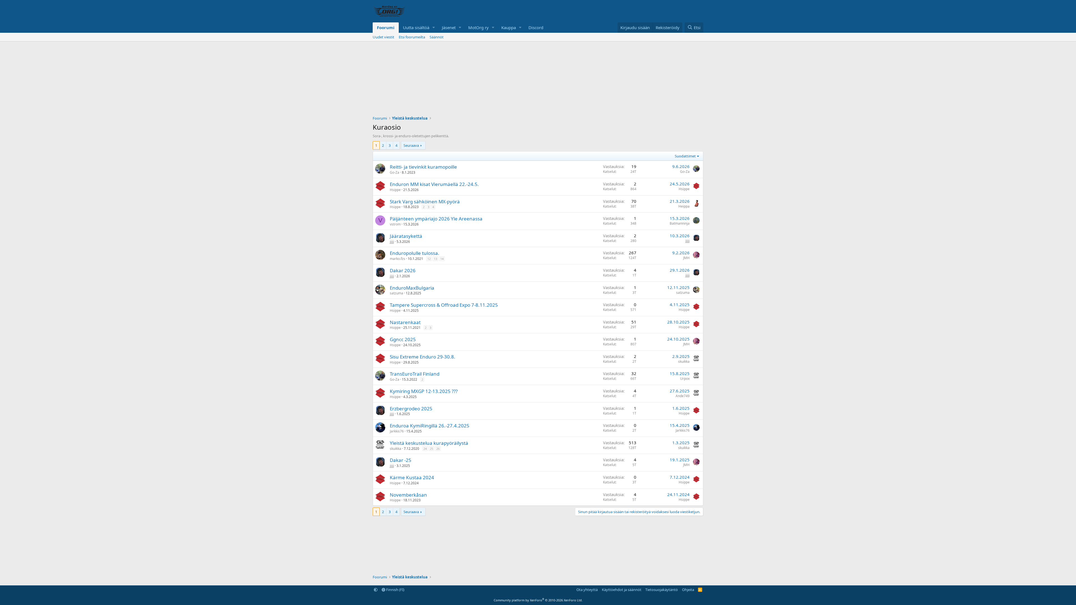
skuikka (684, 361)
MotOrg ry (478, 27)
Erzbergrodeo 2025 (411, 408)
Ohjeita (688, 589)
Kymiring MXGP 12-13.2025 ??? (424, 391)
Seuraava (411, 145)
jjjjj (392, 241)
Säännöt (437, 36)
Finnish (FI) (394, 589)
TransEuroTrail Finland (414, 374)
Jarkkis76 (397, 431)
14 (442, 259)
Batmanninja (680, 223)
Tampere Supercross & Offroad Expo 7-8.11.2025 (444, 305)
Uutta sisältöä (416, 27)
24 (425, 448)
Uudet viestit (383, 36)
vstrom (395, 224)
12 (429, 259)
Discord (535, 27)
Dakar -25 (400, 460)
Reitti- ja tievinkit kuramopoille (423, 167)
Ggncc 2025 (403, 339)
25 (431, 448)
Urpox (685, 378)
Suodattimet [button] (685, 156)
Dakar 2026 (403, 270)
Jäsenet (449, 27)
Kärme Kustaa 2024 (412, 477)
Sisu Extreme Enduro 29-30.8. (422, 356)
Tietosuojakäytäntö (661, 589)
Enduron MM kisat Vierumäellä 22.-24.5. (434, 184)
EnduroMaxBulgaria (412, 288)
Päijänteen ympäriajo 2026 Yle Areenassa (436, 218)
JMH (686, 257)
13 (435, 259)
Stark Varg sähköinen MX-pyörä (425, 201)
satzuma (396, 293)
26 (438, 448)
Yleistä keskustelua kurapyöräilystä (429, 443)
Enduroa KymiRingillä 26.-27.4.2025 (429, 425)
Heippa (684, 206)
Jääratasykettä (406, 236)
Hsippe (395, 189)
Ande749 (683, 396)
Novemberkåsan (408, 495)
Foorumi (386, 27)
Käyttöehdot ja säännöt (621, 589)
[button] (434, 27)
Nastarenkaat (405, 322)
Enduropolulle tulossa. (414, 253)
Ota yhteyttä (587, 589)
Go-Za (394, 172)
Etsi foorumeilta (412, 36)
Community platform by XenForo (538, 600)
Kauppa (508, 27)
